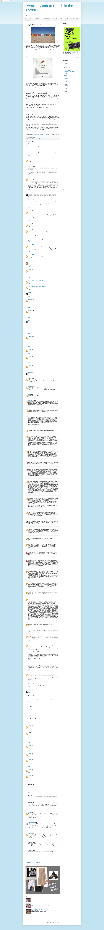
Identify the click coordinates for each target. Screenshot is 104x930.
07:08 (29, 703)
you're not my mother (46, 138)
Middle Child (30, 409)
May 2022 (67, 68)
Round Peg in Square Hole (32, 429)
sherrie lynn (30, 261)
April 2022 (67, 70)
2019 (65, 80)
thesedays (30, 812)
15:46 (29, 507)
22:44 (29, 391)
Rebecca (29, 192)
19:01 (29, 722)
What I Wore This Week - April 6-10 (33, 862)
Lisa (29, 732)
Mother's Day (37, 138)
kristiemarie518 (31, 244)
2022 (65, 64)
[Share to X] (32, 137)
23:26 (29, 547)
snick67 (29, 210)
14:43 (29, 742)
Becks (29, 528)
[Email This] (30, 137)
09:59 (29, 539)
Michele (29, 372)
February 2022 (67, 75)
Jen (28, 320)
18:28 (29, 686)
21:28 (29, 383)
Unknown (29, 158)
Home (26, 18)
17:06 (29, 524)
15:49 (29, 346)
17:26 (29, 680)
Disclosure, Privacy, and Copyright (71, 18)
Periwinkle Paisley (31, 461)
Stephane (29, 292)
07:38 (29, 220)
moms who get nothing (31, 138)
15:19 (29, 578)
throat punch (41, 138)
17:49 (29, 631)
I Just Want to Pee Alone (48, 134)
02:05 (29, 625)
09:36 (29, 258)
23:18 (29, 766)
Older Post (58, 857)
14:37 (29, 640)
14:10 (29, 296)
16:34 (29, 362)
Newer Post (28, 857)
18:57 (29, 715)
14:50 (29, 317)
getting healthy (30, 386)
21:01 (29, 594)
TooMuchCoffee (31, 400)
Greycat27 (30, 672)
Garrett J (29, 745)
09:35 (29, 251)
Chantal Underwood (31, 822)
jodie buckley (30, 299)
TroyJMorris (30, 310)
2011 (65, 91)
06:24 (29, 207)
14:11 (29, 307)
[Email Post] (28, 137)
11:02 (29, 781)
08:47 (29, 241)
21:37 (29, 189)
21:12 (29, 155)
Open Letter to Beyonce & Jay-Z (36, 909)
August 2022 (67, 66)
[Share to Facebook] (33, 137)
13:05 (29, 792)
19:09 (29, 369)
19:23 (29, 533)
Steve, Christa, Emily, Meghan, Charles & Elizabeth (37, 280)
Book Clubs (55, 18)
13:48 (29, 283)
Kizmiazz (29, 689)
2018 (65, 81)
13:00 (29, 839)
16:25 (29, 353)
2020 (65, 78)
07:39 (29, 226)
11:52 (29, 277)
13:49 (29, 289)
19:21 (29, 375)
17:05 (29, 750)
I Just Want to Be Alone (37, 134)
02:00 (29, 619)
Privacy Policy (27, 20)
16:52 (29, 729)
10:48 (29, 772)
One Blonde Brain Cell (32, 520)
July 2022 (67, 67)
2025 (65, 63)
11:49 (29, 266)
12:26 (29, 464)
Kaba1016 (30, 833)
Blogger (57, 922)
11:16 (29, 566)
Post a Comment (29, 855)
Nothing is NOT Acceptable (69, 71)
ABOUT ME (31, 18)
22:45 (29, 692)
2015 (65, 85)
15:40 (29, 333)
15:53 (29, 516)
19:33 (29, 756)
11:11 (29, 555)
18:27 (29, 819)
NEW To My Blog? (38, 18)
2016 (65, 84)
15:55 (29, 830)
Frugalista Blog (30, 590)
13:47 (29, 809)
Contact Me (61, 18)
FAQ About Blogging (47, 18)
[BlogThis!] (31, 137)
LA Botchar (30, 336)
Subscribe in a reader (66, 189)
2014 (65, 87)
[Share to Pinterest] (34, 137)
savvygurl (30, 597)
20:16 (29, 799)
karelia (29, 394)
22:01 (29, 196)
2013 (65, 88)
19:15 (29, 659)
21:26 (29, 174)
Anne (29, 177)
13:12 (29, 669)
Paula (29, 143)
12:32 (29, 587)
